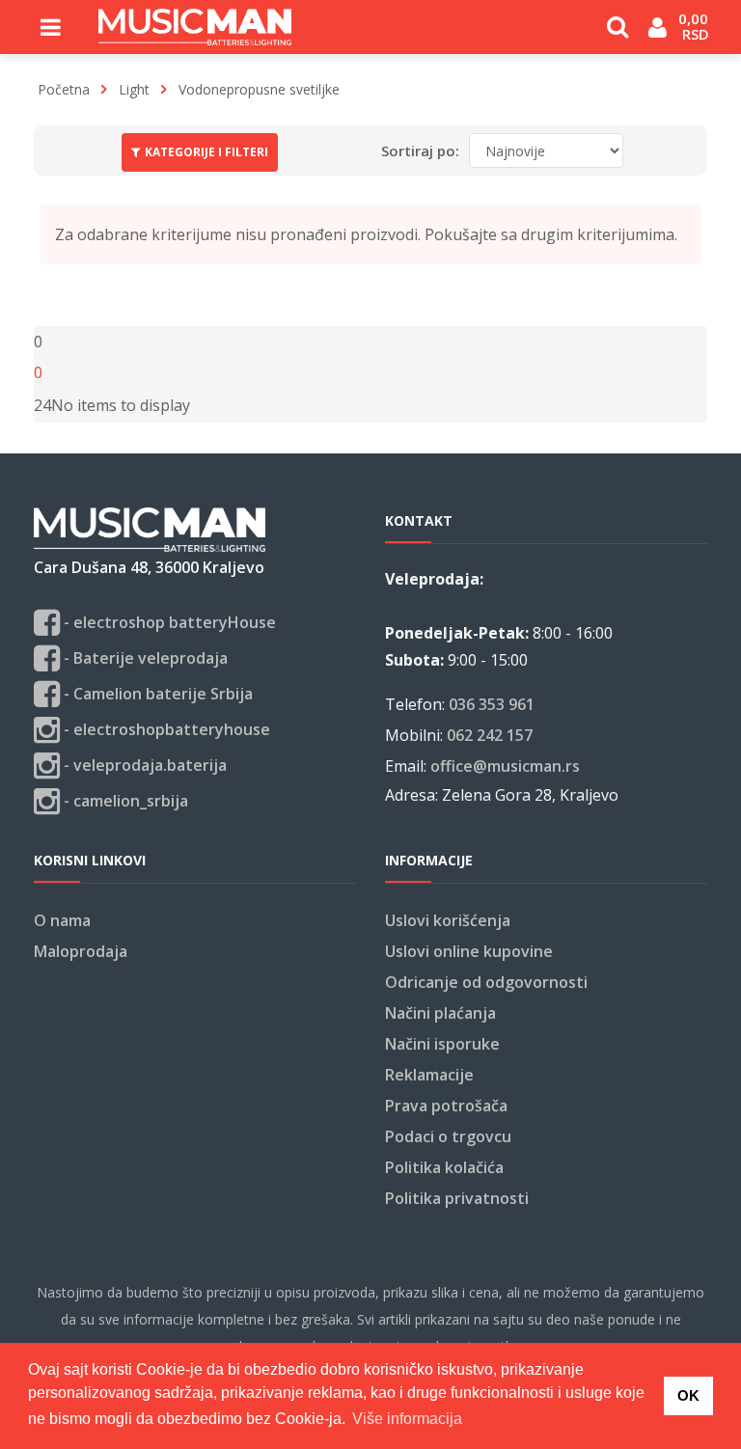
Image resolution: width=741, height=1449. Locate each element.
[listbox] (42, 405)
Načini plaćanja (440, 1013)
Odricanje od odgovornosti (486, 982)
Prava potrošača (446, 1105)
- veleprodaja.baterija (143, 765)
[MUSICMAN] (194, 27)
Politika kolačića (444, 1167)
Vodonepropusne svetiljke (259, 89)
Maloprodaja (80, 951)
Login (658, 35)
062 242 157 (490, 735)
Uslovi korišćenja (447, 920)
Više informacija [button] (407, 1418)
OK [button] (688, 1395)
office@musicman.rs (505, 766)
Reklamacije (429, 1074)
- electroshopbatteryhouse (165, 729)
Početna (64, 89)
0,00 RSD (695, 26)
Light (134, 89)
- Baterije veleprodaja (144, 658)
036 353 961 (492, 704)
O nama (62, 920)
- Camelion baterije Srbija (156, 693)
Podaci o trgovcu (448, 1136)
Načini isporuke (442, 1043)
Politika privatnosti (457, 1198)
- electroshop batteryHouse (168, 622)
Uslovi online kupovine (469, 951)
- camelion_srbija (124, 800)
